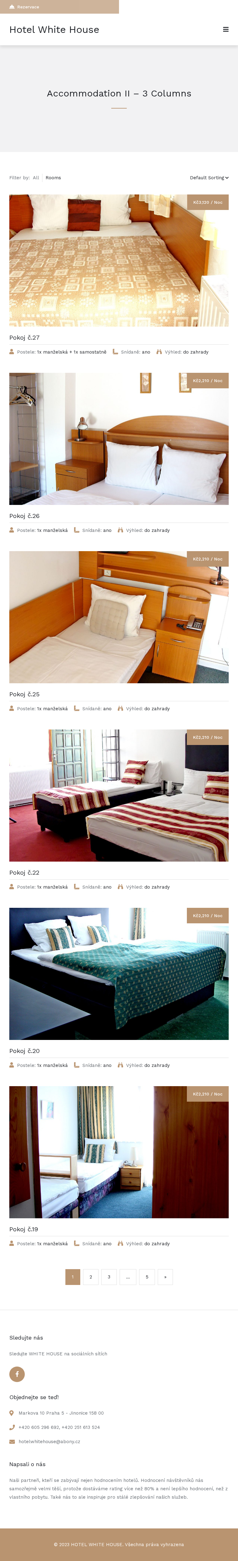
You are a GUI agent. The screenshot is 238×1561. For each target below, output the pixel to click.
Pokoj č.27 (24, 337)
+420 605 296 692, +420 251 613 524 (59, 1427)
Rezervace (28, 6)
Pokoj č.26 (24, 516)
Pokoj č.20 (24, 1051)
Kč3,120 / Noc (208, 202)
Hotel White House (54, 29)
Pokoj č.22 (24, 872)
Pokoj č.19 (23, 1229)
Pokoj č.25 (24, 694)
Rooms (53, 178)
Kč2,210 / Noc (208, 380)
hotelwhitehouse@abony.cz (49, 1441)
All (36, 178)
